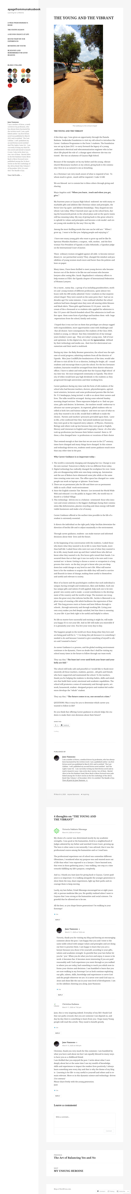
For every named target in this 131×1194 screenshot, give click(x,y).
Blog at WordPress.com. (62, 1189)
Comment (109, 1131)
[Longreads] (10, 85)
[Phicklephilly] (28, 80)
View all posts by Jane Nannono (74, 780)
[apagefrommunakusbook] (10, 71)
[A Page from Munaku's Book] (10, 80)
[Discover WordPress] (15, 80)
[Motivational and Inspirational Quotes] (23, 75)
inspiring (86, 794)
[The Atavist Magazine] (23, 80)
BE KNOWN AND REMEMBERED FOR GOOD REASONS (18, 52)
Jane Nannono (13, 122)
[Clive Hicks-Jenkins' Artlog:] (28, 71)
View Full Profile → (15, 175)
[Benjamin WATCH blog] (23, 71)
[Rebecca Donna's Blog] (15, 71)
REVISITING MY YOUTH (17, 46)
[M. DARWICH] (10, 75)
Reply (57, 920)
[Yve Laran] (15, 75)
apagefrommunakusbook (24, 9)
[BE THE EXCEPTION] (28, 75)
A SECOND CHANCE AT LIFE (18, 34)
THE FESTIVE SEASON (16, 30)
